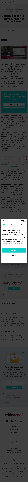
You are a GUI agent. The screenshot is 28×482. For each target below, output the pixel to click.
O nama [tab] (23, 224)
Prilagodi (13, 255)
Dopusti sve (14, 250)
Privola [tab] (5, 224)
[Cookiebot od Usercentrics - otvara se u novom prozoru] (20, 221)
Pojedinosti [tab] (14, 224)
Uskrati (14, 260)
